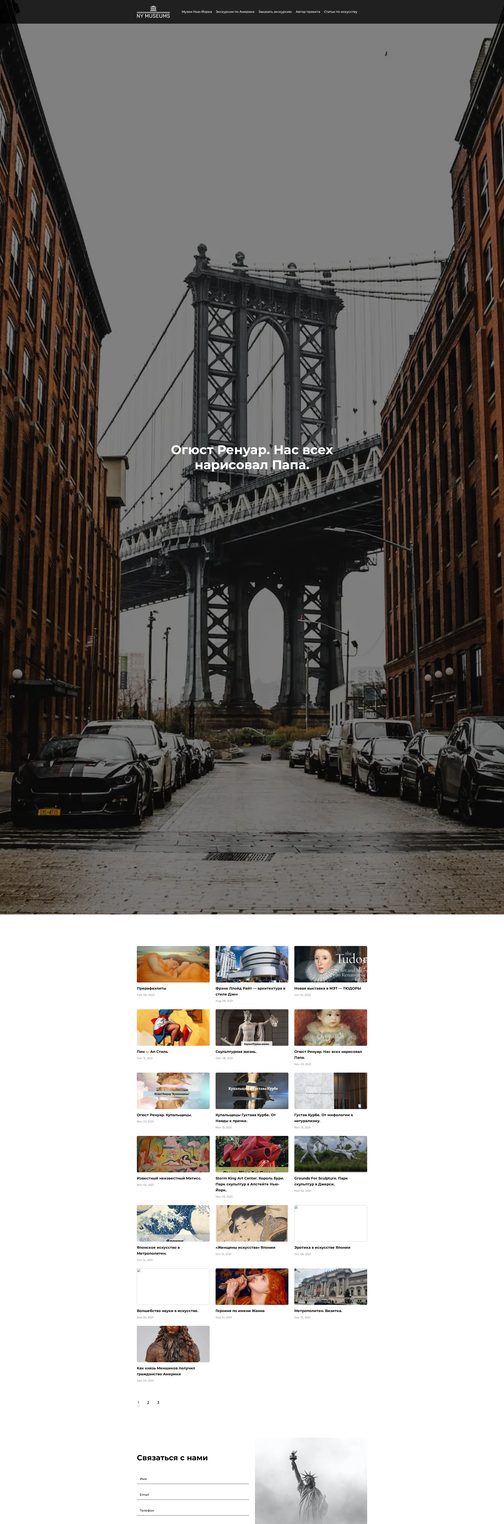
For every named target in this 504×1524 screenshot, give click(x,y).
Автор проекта (308, 12)
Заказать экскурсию (275, 12)
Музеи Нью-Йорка (197, 12)
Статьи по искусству (340, 12)
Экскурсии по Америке (235, 12)
